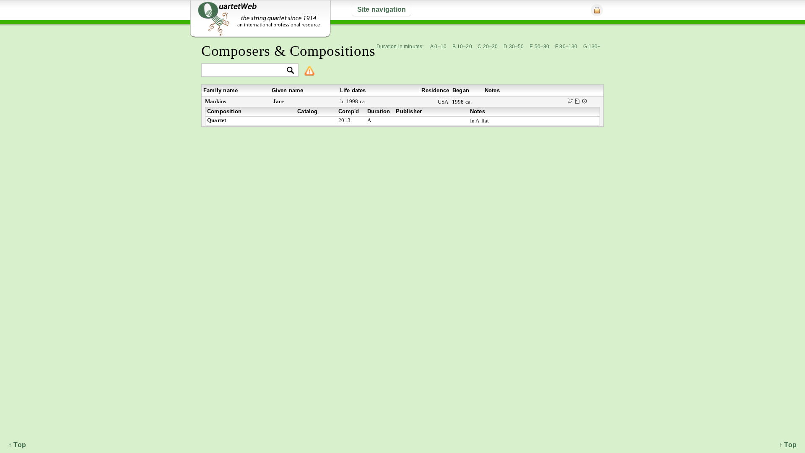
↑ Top (788, 444)
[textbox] (246, 70)
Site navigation (381, 9)
